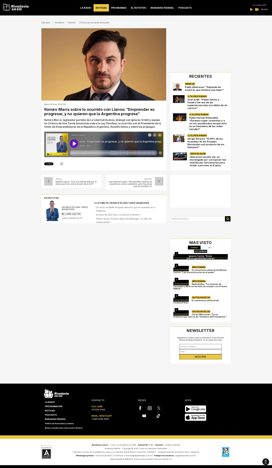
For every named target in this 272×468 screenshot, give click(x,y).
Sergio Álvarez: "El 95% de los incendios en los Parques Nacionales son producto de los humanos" (205, 143)
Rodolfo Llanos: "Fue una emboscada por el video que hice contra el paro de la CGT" (76, 183)
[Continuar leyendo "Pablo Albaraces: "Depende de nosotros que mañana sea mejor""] (177, 87)
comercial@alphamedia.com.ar (138, 455)
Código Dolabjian (198, 153)
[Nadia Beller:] (181, 282)
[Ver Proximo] (159, 181)
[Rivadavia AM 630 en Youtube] (144, 416)
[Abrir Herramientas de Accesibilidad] (265, 461)
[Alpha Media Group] (46, 452)
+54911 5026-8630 (100, 419)
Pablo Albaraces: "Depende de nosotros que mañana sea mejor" (204, 88)
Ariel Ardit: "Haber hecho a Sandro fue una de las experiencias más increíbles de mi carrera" (207, 104)
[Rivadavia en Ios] (195, 417)
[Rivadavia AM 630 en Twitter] (160, 408)
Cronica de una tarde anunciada (74, 208)
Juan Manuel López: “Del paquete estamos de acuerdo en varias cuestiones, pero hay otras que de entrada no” (130, 184)
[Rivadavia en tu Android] (195, 409)
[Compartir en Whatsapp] (61, 164)
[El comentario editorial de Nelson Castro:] (181, 268)
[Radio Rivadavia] (56, 393)
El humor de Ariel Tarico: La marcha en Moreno (118, 215)
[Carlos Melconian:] (181, 313)
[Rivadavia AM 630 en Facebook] (141, 408)
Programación (53, 406)
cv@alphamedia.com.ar (185, 455)
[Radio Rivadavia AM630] (15, 6)
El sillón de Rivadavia (197, 96)
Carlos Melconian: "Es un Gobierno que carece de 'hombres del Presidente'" (200, 315)
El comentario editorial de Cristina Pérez (196, 301)
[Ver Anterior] (48, 181)
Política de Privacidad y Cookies (59, 423)
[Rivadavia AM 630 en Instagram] (151, 408)
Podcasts (51, 415)
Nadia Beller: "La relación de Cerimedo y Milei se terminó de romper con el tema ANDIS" (200, 286)
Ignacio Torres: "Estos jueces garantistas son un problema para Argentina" (200, 258)
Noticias (50, 410)
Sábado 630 (190, 83)
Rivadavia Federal (55, 419)
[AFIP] (225, 452)
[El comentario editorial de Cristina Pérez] (181, 299)
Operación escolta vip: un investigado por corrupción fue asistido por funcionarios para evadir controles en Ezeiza (208, 161)
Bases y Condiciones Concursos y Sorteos (63, 428)
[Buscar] (227, 218)
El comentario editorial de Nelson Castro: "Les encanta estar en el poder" (200, 271)
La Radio (50, 402)
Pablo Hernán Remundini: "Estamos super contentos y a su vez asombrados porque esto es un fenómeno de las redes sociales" (208, 123)
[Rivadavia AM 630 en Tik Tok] (158, 416)
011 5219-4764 (98, 409)
